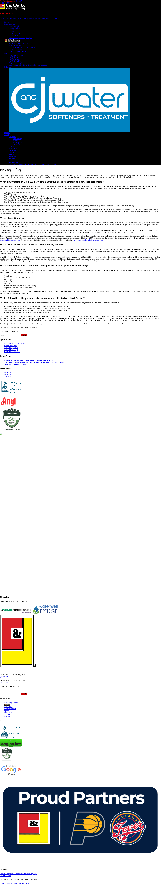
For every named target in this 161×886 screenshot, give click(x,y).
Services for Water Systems (18, 43)
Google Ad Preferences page (10, 240)
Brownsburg (17, 139)
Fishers (15, 141)
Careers (11, 152)
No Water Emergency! (29, 874)
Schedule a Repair (10, 346)
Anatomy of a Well (15, 63)
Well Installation (14, 59)
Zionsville (16, 145)
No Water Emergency (7, 1)
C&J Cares (12, 150)
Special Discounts (14, 874)
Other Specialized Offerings (18, 51)
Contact (11, 147)
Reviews (12, 158)
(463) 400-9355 (5, 677)
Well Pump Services (11, 703)
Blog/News (13, 148)
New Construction (15, 45)
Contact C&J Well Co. (12, 352)
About (6, 135)
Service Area (13, 162)
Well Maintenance (15, 32)
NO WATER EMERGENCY (14, 344)
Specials (7, 133)
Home (6, 22)
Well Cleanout (14, 26)
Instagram (7, 375)
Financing (12, 156)
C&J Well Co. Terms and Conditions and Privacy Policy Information (32, 164)
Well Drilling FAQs (15, 61)
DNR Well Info (5, 876)
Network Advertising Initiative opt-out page (88, 240)
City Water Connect (15, 49)
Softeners (7, 67)
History (11, 160)
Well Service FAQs (15, 34)
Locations (12, 137)
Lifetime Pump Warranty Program (20, 38)
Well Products (13, 36)
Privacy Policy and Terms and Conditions (14, 883)
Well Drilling (13, 57)
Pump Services (9, 24)
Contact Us (19, 1)
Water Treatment (10, 709)
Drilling (7, 53)
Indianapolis (17, 143)
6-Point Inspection (19, 30)
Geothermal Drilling (16, 55)
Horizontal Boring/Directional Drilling (22, 47)
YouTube (7, 377)
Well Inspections (14, 28)
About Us (7, 715)
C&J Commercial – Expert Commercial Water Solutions (28, 65)
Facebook (7, 373)
